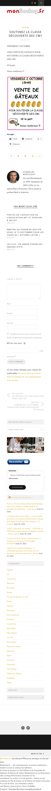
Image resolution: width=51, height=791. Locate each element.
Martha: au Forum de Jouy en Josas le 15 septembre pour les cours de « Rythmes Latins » (25, 232)
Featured (10, 619)
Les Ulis (10, 637)
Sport (9, 655)
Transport (11, 660)
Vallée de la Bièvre (14, 673)
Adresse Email (13, 478)
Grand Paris (11, 624)
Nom (9, 304)
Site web (10, 323)
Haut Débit (11, 628)
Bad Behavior (6, 758)
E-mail (10, 313)
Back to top (36, 754)
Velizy (9, 682)
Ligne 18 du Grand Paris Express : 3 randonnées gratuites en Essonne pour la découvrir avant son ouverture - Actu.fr (23, 551)
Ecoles (9, 601)
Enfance (10, 606)
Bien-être (10, 583)
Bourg (9, 592)
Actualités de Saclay (21, 497)
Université (11, 664)
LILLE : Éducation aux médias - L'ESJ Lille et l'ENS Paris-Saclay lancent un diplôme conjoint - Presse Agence (25, 531)
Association (11, 579)
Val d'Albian (11, 669)
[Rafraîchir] (24, 343)
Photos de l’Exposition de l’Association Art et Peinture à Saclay (24, 217)
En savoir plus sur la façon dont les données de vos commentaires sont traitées (24, 377)
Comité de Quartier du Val (17, 597)
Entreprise (11, 610)
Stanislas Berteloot (29, 173)
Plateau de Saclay (13, 646)
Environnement (13, 615)
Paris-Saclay (11, 642)
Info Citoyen (12, 633)
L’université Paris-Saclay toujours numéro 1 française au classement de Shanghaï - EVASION (24, 541)
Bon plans (11, 588)
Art (8, 574)
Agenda (25, 27)
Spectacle (10, 651)
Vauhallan (11, 678)
